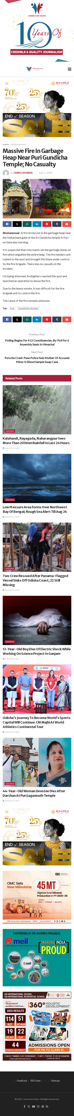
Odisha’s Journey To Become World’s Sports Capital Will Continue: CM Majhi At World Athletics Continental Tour (36, 722)
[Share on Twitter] (17, 224)
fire (12, 308)
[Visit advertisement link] (37, 31)
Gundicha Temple (28, 308)
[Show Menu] (69, 69)
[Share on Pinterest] (46, 224)
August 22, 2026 (11, 659)
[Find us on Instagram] (38, 1107)
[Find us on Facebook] (24, 1107)
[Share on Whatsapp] (27, 224)
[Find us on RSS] (47, 1107)
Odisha (10, 431)
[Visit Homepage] (34, 69)
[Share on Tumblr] (56, 224)
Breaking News (18, 144)
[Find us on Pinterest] (42, 1107)
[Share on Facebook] (7, 224)
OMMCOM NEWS (23, 172)
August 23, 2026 (11, 448)
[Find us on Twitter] (28, 1107)
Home (6, 144)
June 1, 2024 (45, 172)
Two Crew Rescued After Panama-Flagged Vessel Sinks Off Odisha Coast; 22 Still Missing (35, 580)
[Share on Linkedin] (37, 224)
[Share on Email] (66, 224)
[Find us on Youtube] (33, 1107)
